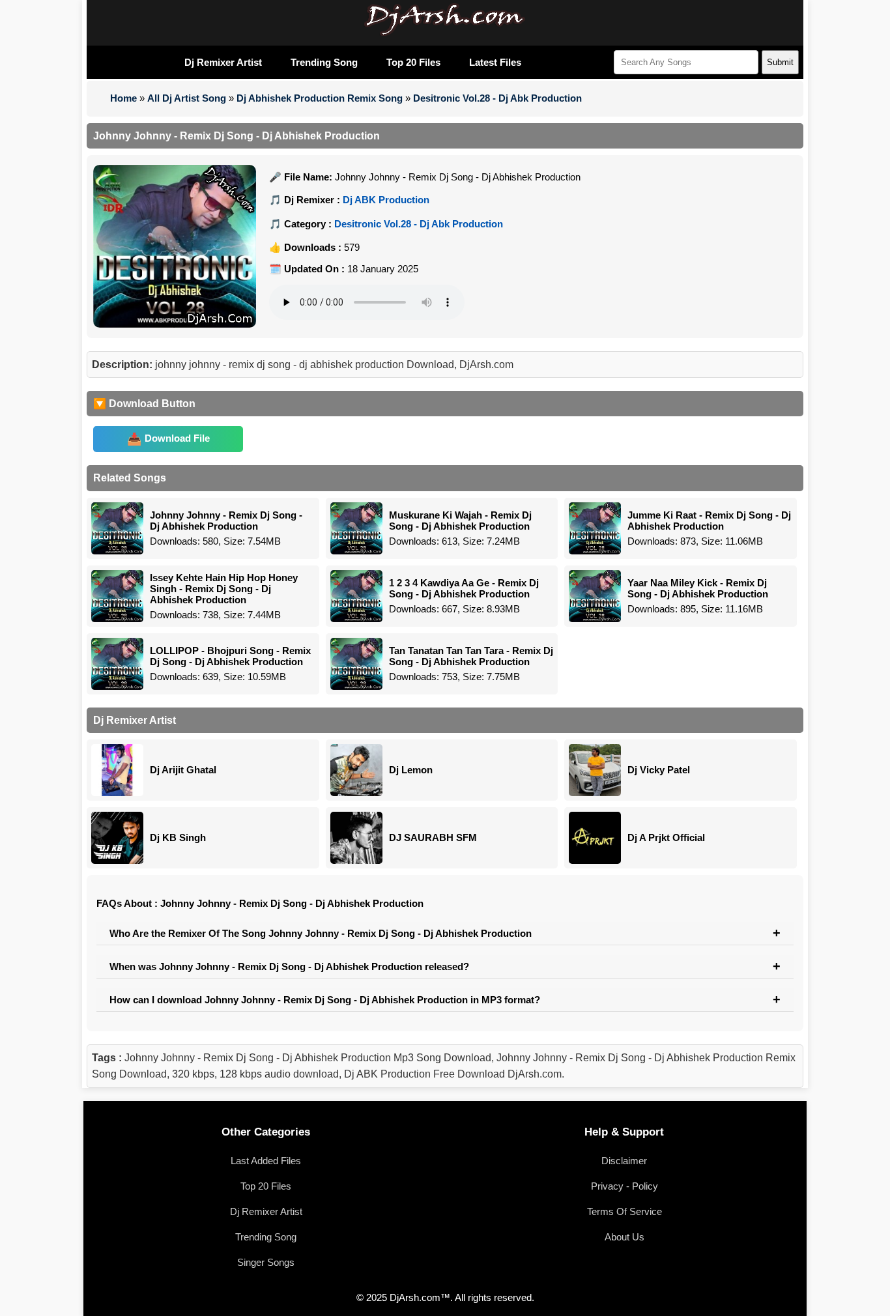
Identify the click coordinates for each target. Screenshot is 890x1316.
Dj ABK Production (386, 199)
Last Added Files (266, 1160)
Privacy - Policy (624, 1186)
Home (123, 98)
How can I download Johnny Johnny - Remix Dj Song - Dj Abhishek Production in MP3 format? (324, 999)
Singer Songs (265, 1262)
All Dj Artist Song (186, 98)
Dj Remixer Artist (223, 62)
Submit (780, 62)
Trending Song (324, 62)
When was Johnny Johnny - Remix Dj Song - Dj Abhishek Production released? (289, 966)
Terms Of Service (624, 1211)
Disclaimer (624, 1160)
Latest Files (495, 62)
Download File (177, 438)
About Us (624, 1236)
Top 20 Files (413, 62)
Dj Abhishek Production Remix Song (320, 98)
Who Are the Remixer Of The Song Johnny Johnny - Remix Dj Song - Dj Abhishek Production (320, 933)
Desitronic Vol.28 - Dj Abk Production (497, 98)
